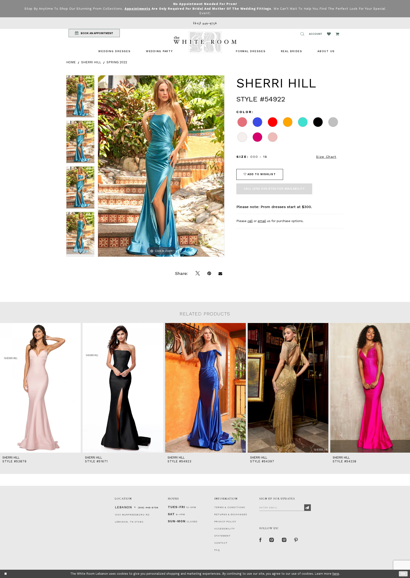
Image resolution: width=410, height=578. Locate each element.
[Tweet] (197, 273)
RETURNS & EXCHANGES (230, 514)
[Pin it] (209, 273)
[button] (302, 34)
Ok (403, 573)
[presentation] (40, 388)
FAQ (217, 550)
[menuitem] (114, 51)
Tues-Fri (176, 507)
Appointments (137, 8)
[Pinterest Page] (296, 540)
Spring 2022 (117, 62)
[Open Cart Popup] (337, 34)
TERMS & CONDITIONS (229, 507)
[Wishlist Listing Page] (329, 34)
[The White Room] (205, 42)
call (250, 221)
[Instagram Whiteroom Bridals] (284, 540)
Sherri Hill (91, 62)
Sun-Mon (177, 521)
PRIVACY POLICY (225, 521)
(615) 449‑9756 (148, 507)
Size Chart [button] (326, 157)
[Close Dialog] (5, 573)
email (262, 221)
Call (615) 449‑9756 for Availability (274, 188)
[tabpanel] (80, 98)
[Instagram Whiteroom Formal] (272, 540)
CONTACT (221, 543)
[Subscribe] (307, 507)
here (335, 573)
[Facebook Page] (260, 540)
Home (71, 62)
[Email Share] (220, 273)
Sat (171, 514)
